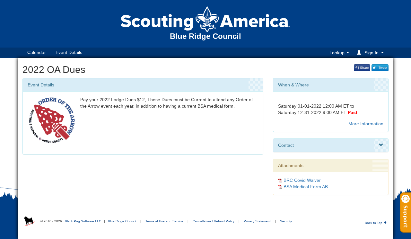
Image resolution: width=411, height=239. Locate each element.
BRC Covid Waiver (302, 180)
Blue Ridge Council (122, 221)
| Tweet (381, 67)
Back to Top (374, 223)
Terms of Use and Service (164, 221)
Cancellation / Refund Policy (213, 221)
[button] (371, 53)
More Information (365, 123)
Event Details (69, 52)
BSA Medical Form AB (306, 186)
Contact (286, 145)
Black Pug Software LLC (83, 221)
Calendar (36, 52)
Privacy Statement (257, 221)
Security (286, 221)
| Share (363, 67)
